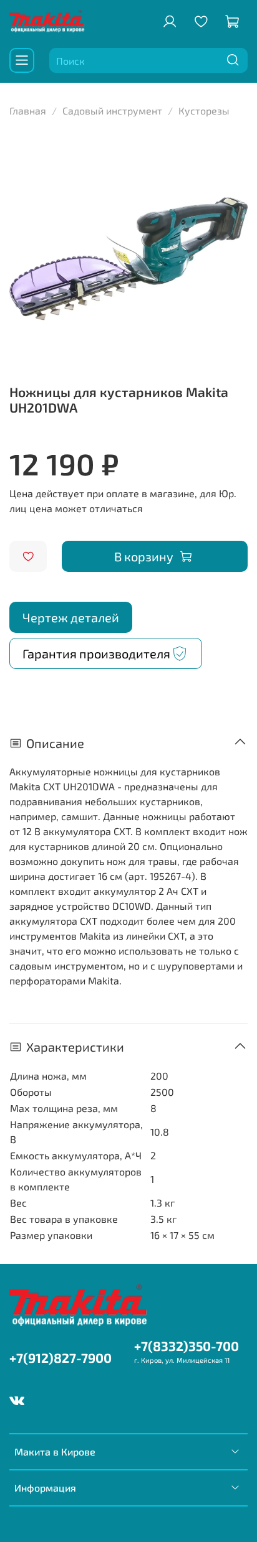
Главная (27, 110)
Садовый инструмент (112, 110)
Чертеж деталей (70, 617)
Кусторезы (204, 110)
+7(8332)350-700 (186, 1345)
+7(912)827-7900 (60, 1357)
